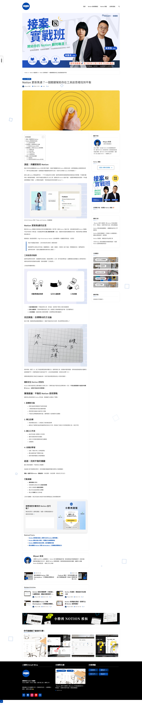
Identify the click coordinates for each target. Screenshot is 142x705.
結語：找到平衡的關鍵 (31, 156)
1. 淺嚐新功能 (31, 149)
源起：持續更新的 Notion (32, 139)
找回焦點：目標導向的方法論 (33, 144)
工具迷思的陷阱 (31, 142)
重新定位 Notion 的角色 (33, 146)
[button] (105, 168)
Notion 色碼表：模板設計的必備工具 (103, 238)
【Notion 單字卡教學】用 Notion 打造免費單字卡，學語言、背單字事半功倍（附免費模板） (69, 687)
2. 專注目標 (31, 151)
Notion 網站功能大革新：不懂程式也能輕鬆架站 (42, 540)
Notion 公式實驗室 (61, 670)
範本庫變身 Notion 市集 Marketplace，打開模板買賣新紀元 (45, 545)
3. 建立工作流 (32, 152)
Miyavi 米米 (27, 86)
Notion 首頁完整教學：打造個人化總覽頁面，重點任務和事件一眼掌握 (43, 594)
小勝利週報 (112, 6)
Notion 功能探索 (26, 79)
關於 (84, 6)
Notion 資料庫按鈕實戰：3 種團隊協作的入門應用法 (59, 644)
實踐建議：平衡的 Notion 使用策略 (34, 147)
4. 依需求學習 (32, 154)
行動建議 (30, 157)
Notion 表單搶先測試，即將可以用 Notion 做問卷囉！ (44, 538)
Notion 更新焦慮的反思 (31, 141)
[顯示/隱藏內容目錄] (42, 137)
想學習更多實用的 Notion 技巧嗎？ (36, 159)
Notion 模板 (103, 6)
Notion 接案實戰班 (93, 6)
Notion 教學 (70, 670)
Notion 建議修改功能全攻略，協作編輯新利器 (41, 543)
